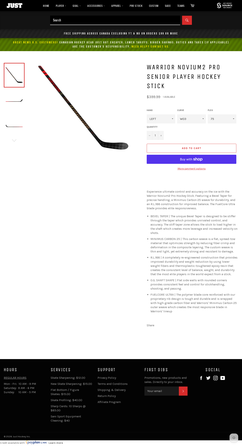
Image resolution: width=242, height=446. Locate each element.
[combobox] (115, 20)
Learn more (56, 442)
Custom (154, 6)
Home (46, 6)
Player (60, 6)
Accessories (95, 6)
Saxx (168, 6)
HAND (150, 110)
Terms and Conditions (113, 384)
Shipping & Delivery (112, 390)
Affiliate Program (109, 402)
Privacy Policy (107, 378)
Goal (76, 6)
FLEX (210, 110)
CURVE (180, 110)
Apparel (116, 6)
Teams (181, 6)
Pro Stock (136, 6)
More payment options (192, 168)
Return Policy (107, 396)
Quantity (152, 127)
